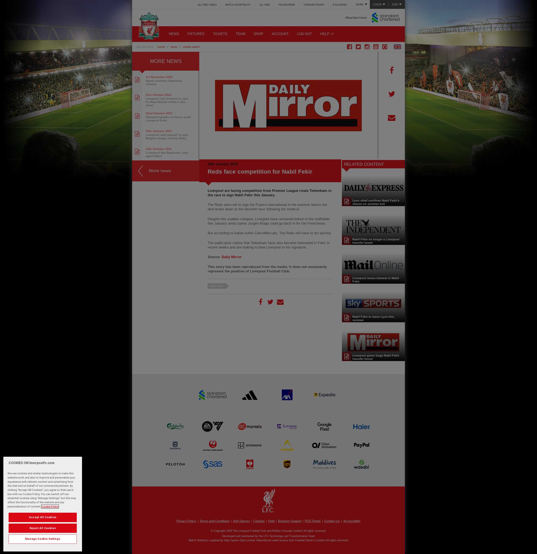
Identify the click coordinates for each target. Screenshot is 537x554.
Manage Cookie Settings (42, 538)
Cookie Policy (50, 506)
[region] (42, 504)
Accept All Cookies (42, 517)
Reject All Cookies (43, 528)
